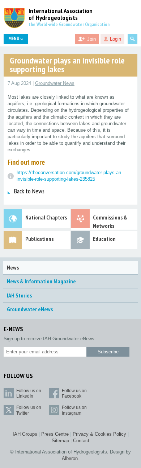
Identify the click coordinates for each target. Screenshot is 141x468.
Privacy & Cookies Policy (99, 434)
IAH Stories (19, 295)
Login (115, 39)
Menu (14, 39)
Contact (81, 440)
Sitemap (60, 440)
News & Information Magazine (41, 281)
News (13, 267)
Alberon (70, 458)
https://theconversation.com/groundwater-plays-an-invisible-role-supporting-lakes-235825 (70, 176)
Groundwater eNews (30, 309)
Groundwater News (54, 83)
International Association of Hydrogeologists (61, 14)
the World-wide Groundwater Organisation (69, 24)
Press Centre (55, 434)
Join (91, 39)
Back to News (29, 191)
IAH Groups (25, 434)
